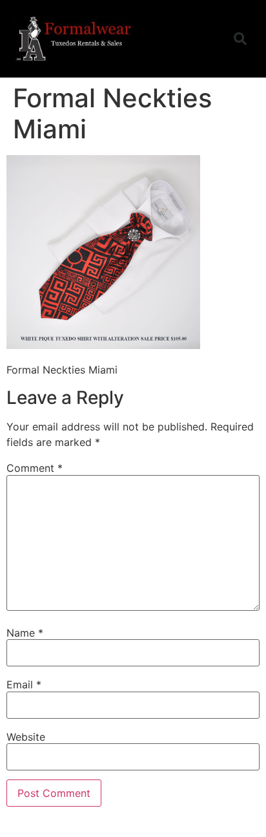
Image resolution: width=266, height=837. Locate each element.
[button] (205, 38)
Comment (34, 468)
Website (25, 737)
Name (24, 633)
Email (23, 684)
